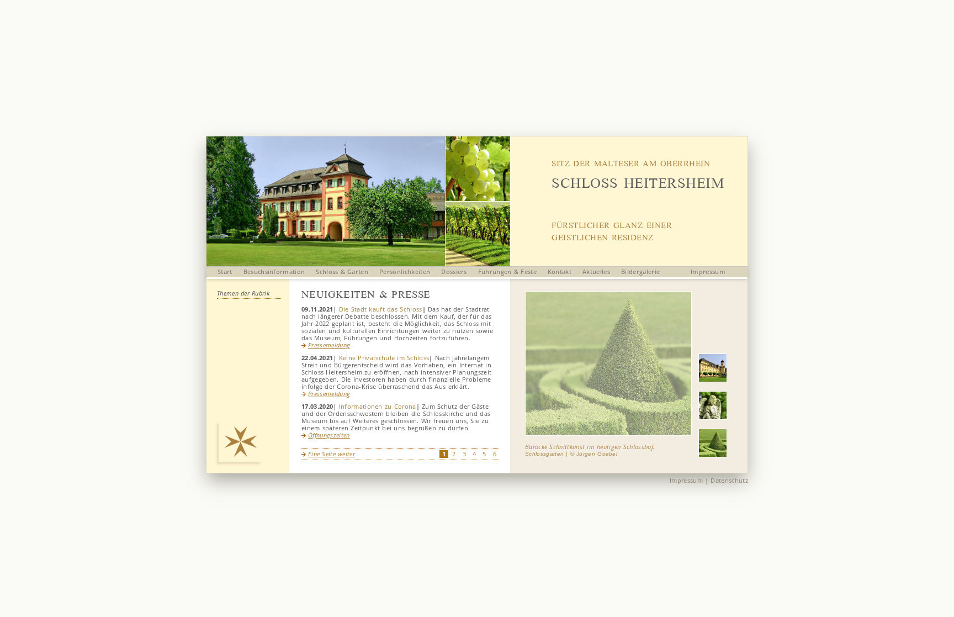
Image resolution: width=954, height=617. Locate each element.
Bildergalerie (640, 271)
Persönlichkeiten (404, 271)
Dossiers (454, 271)
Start (225, 271)
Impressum (708, 271)
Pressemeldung (329, 345)
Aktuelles (596, 271)
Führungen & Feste (507, 271)
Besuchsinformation (274, 271)
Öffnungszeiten (328, 435)
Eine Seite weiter (331, 454)
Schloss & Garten (342, 271)
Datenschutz (729, 480)
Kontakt (559, 271)
